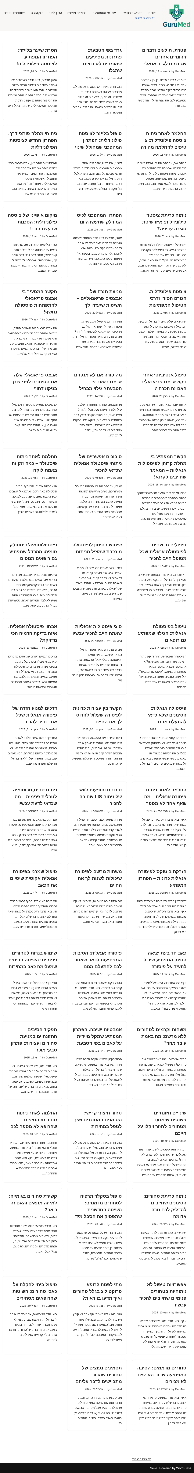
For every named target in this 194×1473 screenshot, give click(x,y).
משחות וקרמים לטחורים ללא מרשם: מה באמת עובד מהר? (161, 1036)
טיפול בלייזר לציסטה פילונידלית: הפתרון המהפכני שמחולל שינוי (98, 140)
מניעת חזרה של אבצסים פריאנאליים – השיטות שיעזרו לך (99, 298)
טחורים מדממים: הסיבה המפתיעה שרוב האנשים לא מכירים (161, 1374)
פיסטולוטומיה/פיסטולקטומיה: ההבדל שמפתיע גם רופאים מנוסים (33, 551)
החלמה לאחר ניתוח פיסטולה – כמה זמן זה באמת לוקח (34, 463)
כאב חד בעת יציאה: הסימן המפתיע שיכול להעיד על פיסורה (165, 959)
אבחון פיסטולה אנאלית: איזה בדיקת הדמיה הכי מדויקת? (32, 633)
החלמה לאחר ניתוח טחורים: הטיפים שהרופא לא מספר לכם (33, 1119)
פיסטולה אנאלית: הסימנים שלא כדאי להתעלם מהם (167, 715)
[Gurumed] (176, 15)
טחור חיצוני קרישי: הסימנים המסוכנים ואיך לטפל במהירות (98, 1119)
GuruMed (180, 71)
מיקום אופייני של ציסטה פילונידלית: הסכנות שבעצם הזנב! (32, 222)
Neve (153, 1468)
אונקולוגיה (37, 13)
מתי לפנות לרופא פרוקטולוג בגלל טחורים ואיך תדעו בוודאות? (97, 1291)
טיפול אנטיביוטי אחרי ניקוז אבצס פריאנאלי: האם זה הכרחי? (164, 381)
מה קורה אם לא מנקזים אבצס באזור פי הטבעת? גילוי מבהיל (98, 381)
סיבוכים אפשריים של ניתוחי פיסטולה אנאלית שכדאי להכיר (98, 463)
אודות (152, 13)
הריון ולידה (55, 13)
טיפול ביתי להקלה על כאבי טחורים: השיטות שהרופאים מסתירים (35, 1291)
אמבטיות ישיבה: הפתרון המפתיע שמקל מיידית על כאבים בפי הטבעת (97, 1036)
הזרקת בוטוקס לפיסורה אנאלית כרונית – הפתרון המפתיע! (161, 878)
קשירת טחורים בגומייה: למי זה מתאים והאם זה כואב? (33, 1202)
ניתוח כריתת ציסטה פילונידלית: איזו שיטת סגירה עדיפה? (164, 222)
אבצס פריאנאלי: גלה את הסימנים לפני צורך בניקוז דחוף (34, 381)
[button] (141, 13)
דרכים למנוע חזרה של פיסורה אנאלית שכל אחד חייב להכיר (34, 715)
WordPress (183, 1468)
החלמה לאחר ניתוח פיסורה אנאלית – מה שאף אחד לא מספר (165, 796)
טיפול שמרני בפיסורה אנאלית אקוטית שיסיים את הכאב (33, 878)
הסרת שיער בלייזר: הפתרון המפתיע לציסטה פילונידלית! (36, 57)
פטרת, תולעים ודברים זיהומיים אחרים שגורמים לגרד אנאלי (164, 57)
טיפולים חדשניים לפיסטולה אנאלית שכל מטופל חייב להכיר (162, 551)
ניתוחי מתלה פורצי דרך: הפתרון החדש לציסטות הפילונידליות (32, 140)
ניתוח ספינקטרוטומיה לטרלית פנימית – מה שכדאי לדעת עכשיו (35, 796)
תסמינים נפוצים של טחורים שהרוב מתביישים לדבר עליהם (98, 1374)
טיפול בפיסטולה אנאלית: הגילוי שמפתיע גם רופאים (162, 633)
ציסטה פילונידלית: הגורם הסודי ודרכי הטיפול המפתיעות (167, 298)
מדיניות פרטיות (141, 1459)
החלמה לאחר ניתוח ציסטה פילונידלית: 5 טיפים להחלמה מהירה (163, 140)
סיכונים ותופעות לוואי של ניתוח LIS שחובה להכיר (100, 796)
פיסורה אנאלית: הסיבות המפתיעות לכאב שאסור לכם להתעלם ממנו (97, 959)
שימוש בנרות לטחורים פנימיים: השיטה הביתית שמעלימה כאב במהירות (32, 959)
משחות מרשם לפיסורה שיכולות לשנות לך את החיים (98, 878)
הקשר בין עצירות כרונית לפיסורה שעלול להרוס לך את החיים (97, 715)
